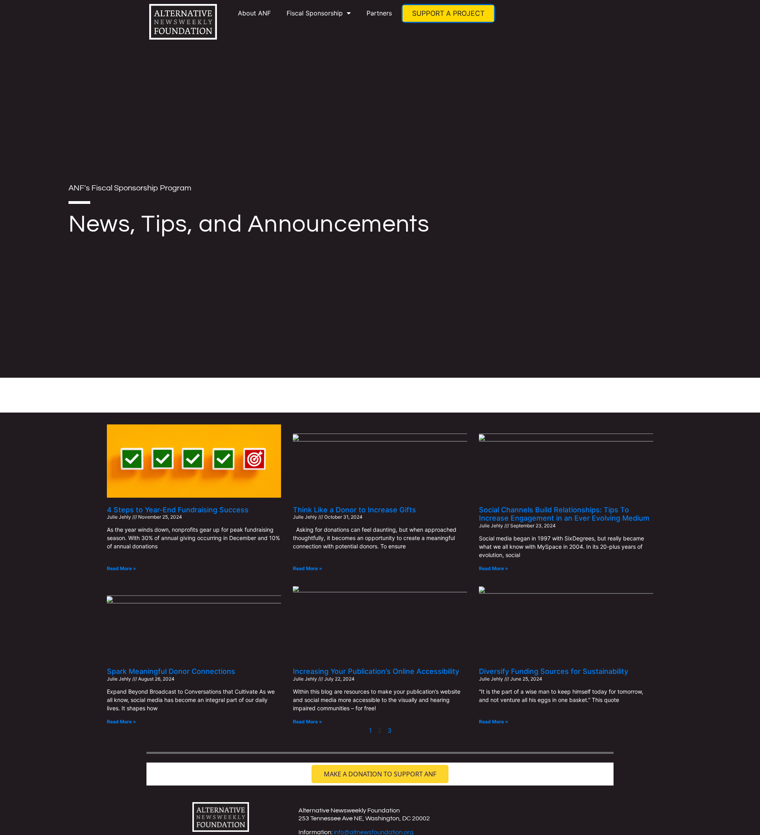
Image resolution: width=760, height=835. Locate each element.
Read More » (121, 568)
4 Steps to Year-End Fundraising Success (178, 510)
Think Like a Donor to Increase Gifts (354, 510)
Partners (379, 13)
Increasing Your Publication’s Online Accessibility (376, 671)
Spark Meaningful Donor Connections (171, 671)
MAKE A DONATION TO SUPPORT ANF (380, 774)
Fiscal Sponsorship (315, 13)
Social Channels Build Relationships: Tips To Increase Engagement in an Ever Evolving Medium (564, 514)
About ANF (254, 13)
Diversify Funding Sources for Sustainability (553, 671)
